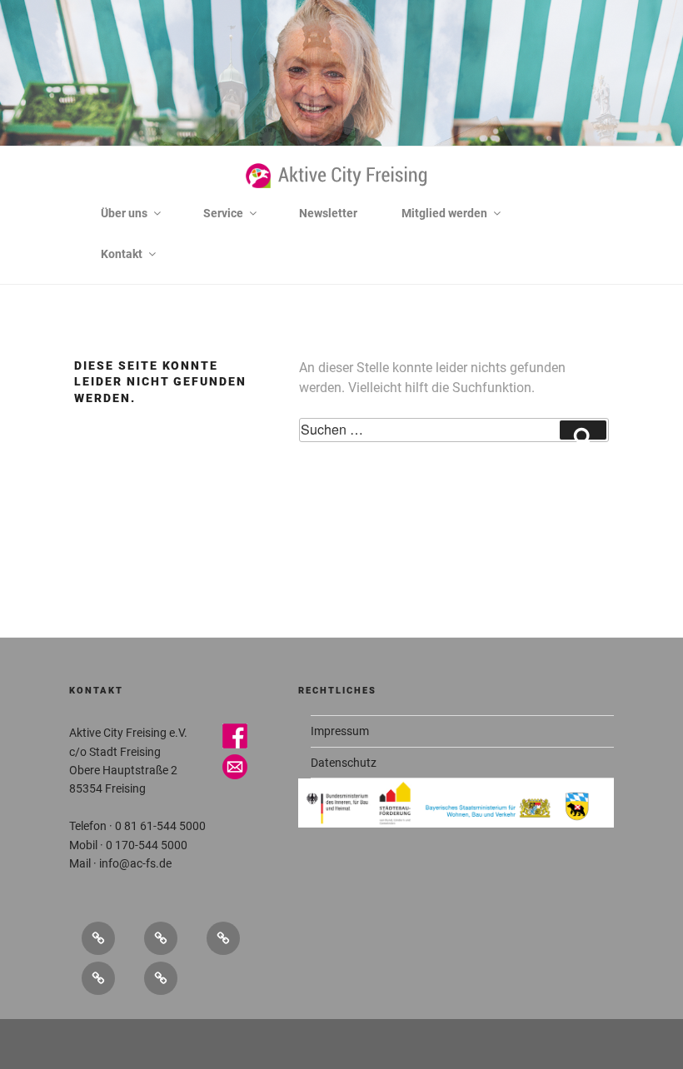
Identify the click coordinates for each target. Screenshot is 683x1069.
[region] (341, 142)
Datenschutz (343, 762)
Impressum (340, 731)
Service (223, 213)
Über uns (124, 213)
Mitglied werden (444, 213)
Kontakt (121, 254)
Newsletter (328, 213)
